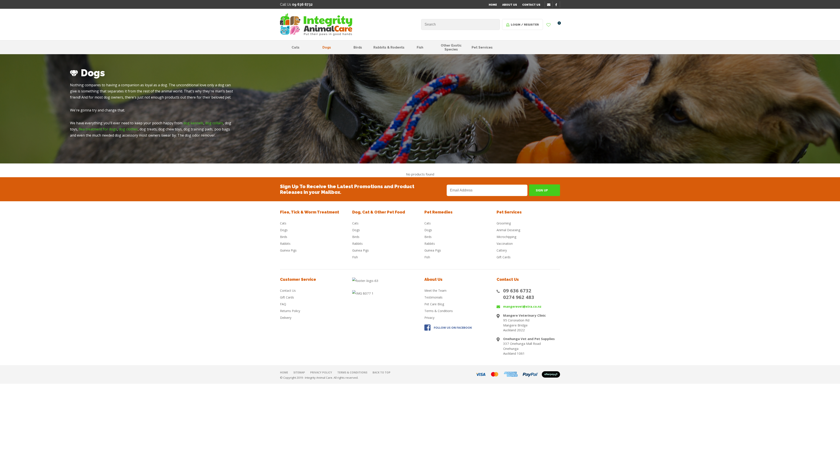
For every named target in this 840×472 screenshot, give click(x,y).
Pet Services (482, 47)
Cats (295, 47)
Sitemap (299, 372)
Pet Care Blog (434, 304)
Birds (358, 47)
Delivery (285, 318)
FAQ (283, 304)
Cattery (502, 250)
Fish (420, 47)
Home (493, 4)
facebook (557, 4)
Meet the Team (435, 290)
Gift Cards (504, 257)
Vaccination (505, 243)
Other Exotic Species (451, 47)
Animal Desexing (508, 230)
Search (494, 24)
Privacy (429, 318)
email (549, 4)
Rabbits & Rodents (388, 47)
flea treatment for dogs (98, 129)
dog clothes (128, 129)
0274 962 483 (518, 297)
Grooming (504, 223)
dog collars (214, 123)
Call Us (296, 4)
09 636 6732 (517, 290)
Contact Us (531, 4)
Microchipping (506, 237)
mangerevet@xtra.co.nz (522, 306)
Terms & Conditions (438, 311)
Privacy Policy (321, 372)
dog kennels (193, 123)
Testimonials (433, 297)
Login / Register (525, 24)
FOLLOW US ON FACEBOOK (453, 328)
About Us (509, 4)
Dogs (326, 47)
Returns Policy (290, 311)
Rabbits (285, 243)
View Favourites (548, 25)
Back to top (381, 372)
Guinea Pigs (288, 250)
